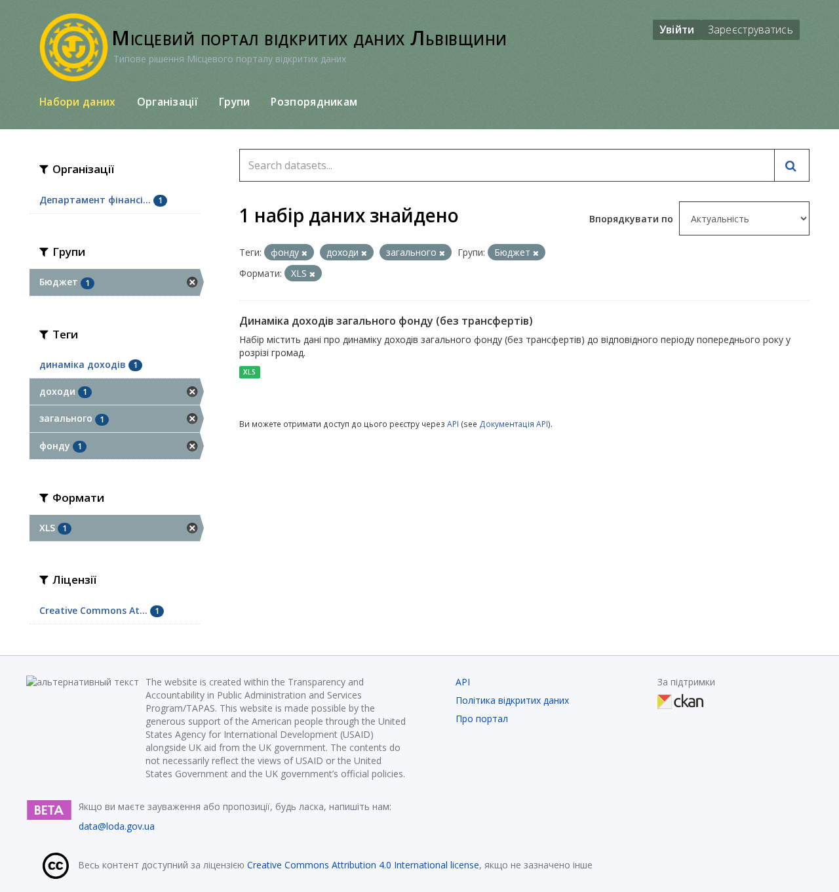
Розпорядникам (314, 101)
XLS (249, 371)
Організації (167, 101)
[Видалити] (304, 253)
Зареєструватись (751, 29)
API (453, 423)
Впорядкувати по (632, 219)
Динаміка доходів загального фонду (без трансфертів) (386, 321)
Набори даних (77, 101)
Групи (234, 101)
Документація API (513, 423)
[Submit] (792, 165)
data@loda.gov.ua (117, 826)
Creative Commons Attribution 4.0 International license (363, 865)
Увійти (677, 29)
